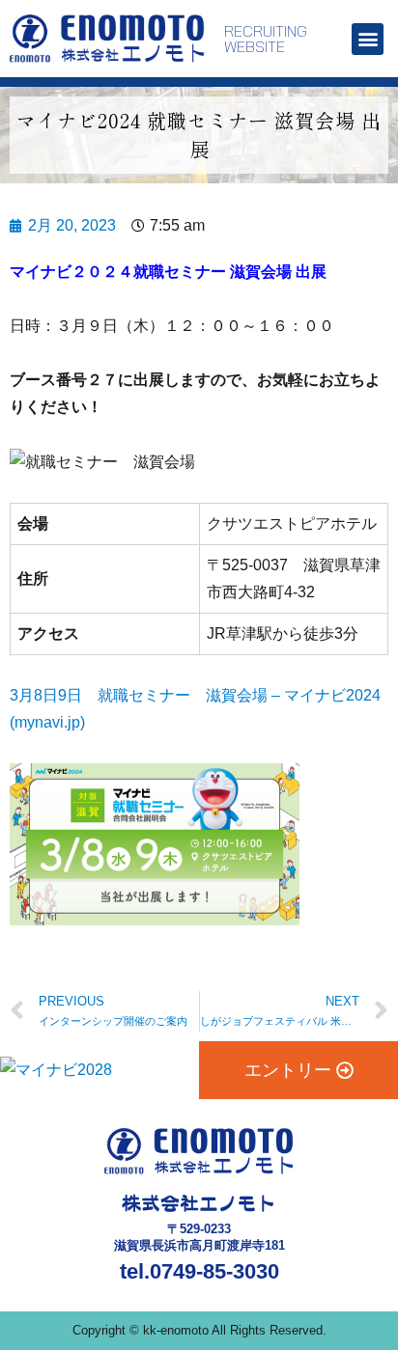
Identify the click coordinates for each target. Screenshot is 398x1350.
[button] (368, 39)
